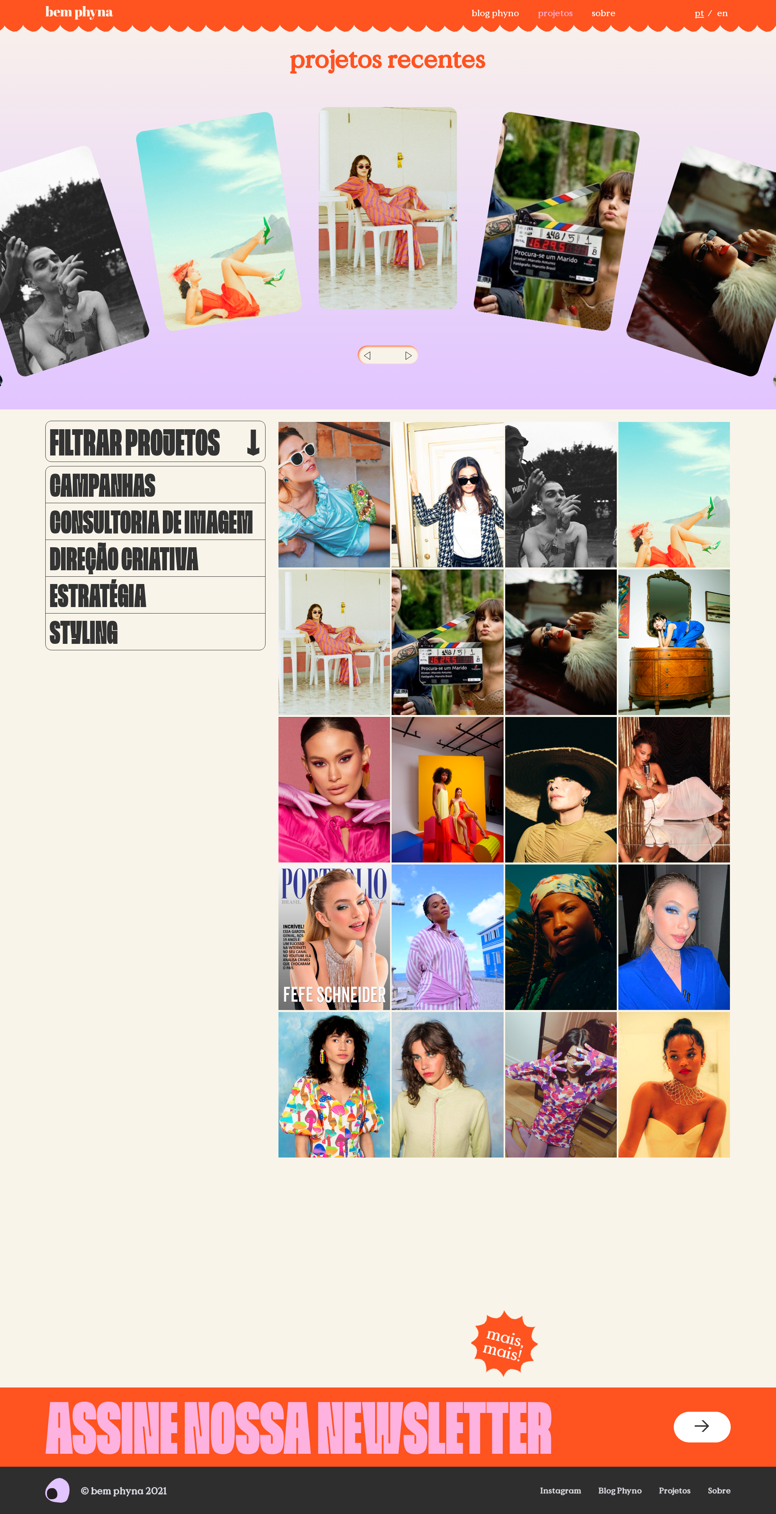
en (722, 13)
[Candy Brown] (674, 642)
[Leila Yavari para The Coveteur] (447, 494)
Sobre (604, 13)
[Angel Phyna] (561, 1192)
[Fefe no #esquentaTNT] (674, 937)
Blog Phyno (495, 13)
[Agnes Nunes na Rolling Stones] (674, 789)
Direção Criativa (124, 558)
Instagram (560, 1490)
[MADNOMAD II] (334, 1085)
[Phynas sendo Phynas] (674, 494)
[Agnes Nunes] (674, 1085)
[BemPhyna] (79, 13)
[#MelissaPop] (447, 1192)
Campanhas (102, 484)
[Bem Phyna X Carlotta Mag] (334, 1192)
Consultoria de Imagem (151, 521)
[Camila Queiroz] (447, 642)
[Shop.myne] (447, 789)
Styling (84, 632)
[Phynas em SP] (334, 494)
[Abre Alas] (447, 937)
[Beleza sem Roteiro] (561, 789)
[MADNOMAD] (334, 642)
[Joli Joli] (334, 789)
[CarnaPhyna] (674, 1192)
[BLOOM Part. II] (561, 937)
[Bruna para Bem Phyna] (561, 642)
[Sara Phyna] (561, 1085)
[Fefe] (334, 937)
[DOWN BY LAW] (561, 494)
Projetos (555, 13)
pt (699, 13)
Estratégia (98, 595)
